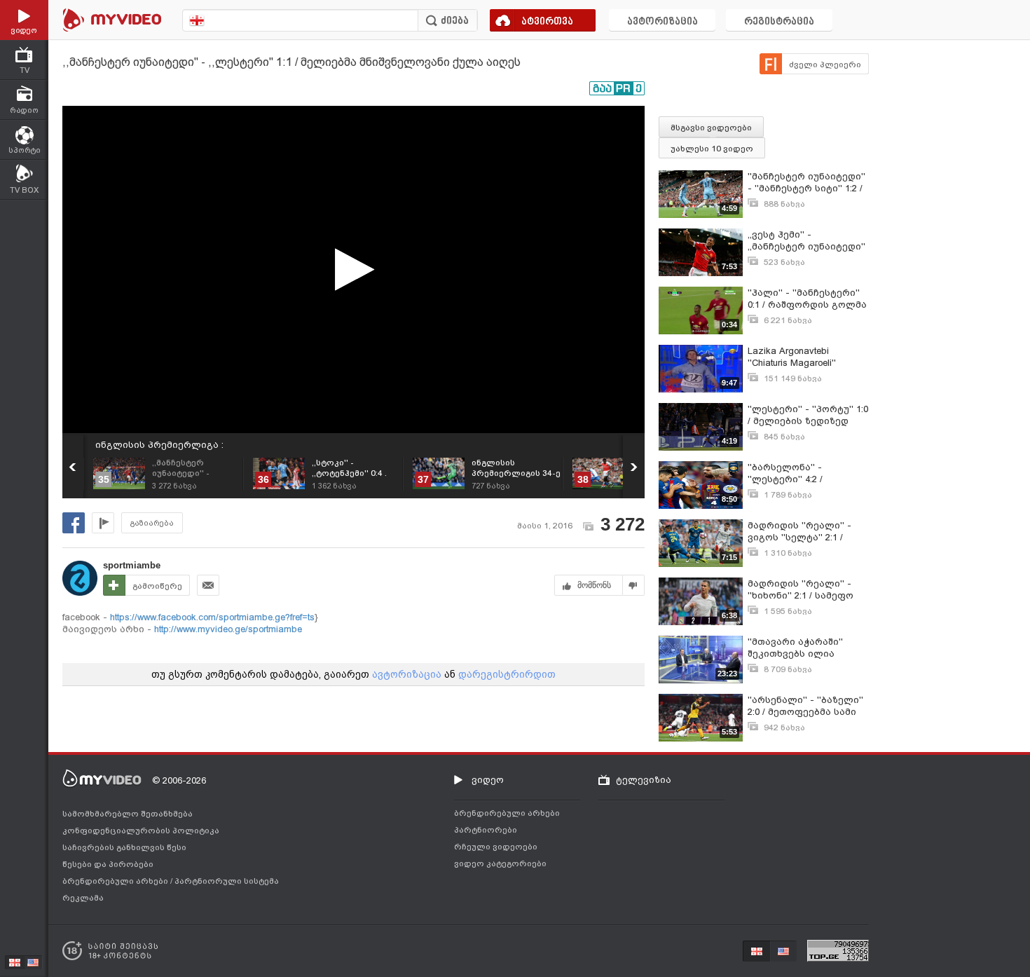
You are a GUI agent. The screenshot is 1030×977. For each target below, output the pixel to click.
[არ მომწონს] (634, 585)
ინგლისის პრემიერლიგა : (159, 444)
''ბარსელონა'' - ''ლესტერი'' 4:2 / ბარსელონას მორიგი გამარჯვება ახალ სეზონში (800, 473)
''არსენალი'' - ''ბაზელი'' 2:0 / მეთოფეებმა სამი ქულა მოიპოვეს (805, 706)
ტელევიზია (643, 779)
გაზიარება (152, 523)
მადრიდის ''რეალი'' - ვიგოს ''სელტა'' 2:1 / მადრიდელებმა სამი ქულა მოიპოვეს (799, 531)
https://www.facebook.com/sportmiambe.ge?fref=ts (212, 617)
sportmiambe (131, 565)
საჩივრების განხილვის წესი (124, 847)
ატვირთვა (547, 22)
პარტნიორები (485, 830)
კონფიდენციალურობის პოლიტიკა (140, 830)
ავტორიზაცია (662, 22)
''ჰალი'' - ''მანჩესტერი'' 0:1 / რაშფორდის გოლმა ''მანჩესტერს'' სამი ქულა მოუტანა (807, 298)
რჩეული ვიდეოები (495, 846)
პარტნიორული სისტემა (226, 881)
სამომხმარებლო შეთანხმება (127, 814)
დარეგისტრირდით (507, 674)
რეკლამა (83, 898)
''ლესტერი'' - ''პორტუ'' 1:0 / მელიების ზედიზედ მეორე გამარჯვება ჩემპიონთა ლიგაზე (808, 415)
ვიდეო (488, 779)
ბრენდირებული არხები (116, 881)
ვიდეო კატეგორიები (500, 863)
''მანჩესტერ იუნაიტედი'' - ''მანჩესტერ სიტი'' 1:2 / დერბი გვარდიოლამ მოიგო (806, 182)
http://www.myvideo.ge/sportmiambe (226, 629)
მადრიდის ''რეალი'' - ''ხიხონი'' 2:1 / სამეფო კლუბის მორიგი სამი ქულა (800, 589)
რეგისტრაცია (779, 22)
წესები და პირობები (107, 864)
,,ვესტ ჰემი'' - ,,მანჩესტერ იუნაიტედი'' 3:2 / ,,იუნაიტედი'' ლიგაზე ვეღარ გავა (806, 240)
